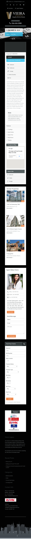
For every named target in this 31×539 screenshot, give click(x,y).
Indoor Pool (10, 134)
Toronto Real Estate (10, 480)
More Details (9, 208)
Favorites (11, 8)
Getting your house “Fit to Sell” (12, 463)
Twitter (10, 178)
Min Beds (8, 375)
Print (10, 77)
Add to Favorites (12, 74)
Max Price (8, 392)
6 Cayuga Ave (10, 253)
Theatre (10, 140)
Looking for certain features (14, 402)
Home (7, 34)
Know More (10, 312)
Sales (7, 478)
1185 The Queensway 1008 (13, 204)
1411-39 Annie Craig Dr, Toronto (14, 229)
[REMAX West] (13, 422)
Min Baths (8, 380)
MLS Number (9, 353)
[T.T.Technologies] (13, 429)
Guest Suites (11, 132)
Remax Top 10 (9, 461)
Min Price (8, 386)
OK (19, 156)
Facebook (11, 174)
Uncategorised (9, 482)
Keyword (8, 348)
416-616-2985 (17, 23)
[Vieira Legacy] (15, 15)
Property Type (9, 369)
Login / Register (19, 8)
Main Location (9, 358)
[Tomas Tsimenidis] (13, 425)
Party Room (10, 137)
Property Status (10, 364)
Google (10, 181)
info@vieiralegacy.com (19, 1)
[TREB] (13, 415)
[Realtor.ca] (13, 419)
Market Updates (9, 475)
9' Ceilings (10, 129)
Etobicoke (13, 34)
